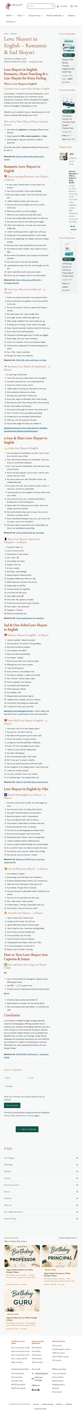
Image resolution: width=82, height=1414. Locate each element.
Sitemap (55, 1388)
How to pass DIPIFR (19, 1358)
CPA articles (37, 1348)
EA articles (36, 1351)
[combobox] (41, 6)
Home (6, 34)
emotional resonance (25, 1039)
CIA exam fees (17, 1381)
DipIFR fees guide (18, 1388)
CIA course (56, 1360)
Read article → (73, 229)
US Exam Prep (34, 15)
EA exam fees (16, 1377)
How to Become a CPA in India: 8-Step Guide (73, 177)
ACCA (20, 15)
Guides (71, 15)
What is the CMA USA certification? (32, 782)
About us (36, 1404)
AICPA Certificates (54, 15)
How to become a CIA (20, 1355)
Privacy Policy (10, 1115)
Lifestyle (13, 34)
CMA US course (58, 1353)
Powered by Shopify (40, 1409)
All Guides (69, 1404)
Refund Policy (58, 1381)
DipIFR (9, 15)
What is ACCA (17, 1362)
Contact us (11, 22)
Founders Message (47, 1404)
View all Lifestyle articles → (68, 1238)
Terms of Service (27, 1115)
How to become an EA (20, 1351)
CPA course (57, 1345)
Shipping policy (58, 1384)
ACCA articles (37, 1362)
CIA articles (36, 1355)
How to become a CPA (20, 1348)
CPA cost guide (17, 1373)
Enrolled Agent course (61, 1349)
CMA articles (37, 1358)
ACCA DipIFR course (60, 1357)
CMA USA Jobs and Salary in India (31, 360)
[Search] (52, 6)
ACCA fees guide (18, 1384)
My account (57, 1392)
